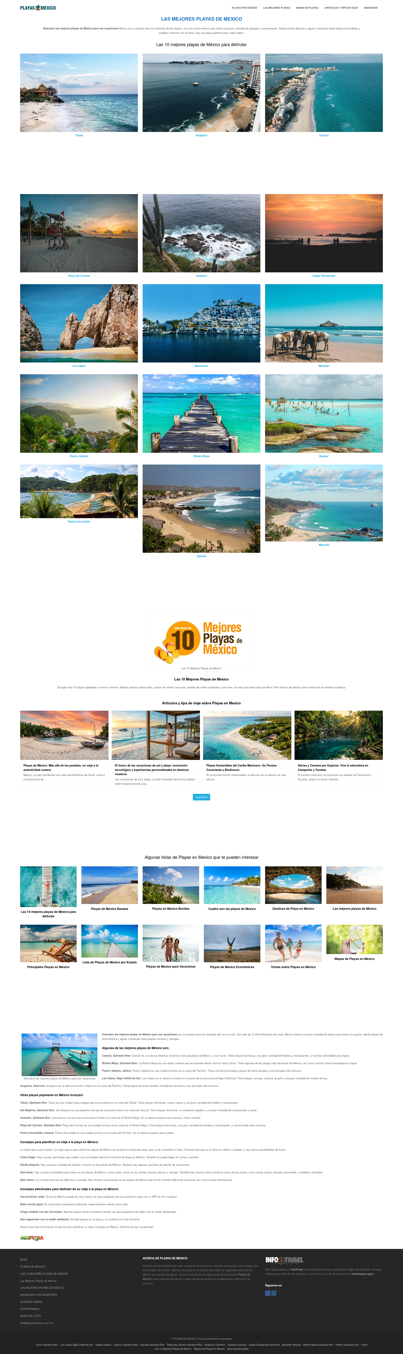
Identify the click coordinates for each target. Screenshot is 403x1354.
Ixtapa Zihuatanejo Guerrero (264, 1344)
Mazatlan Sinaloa (291, 1344)
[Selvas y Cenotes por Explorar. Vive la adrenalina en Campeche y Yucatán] (339, 758)
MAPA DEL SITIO (30, 1316)
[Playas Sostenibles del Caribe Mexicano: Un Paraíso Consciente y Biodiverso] (247, 758)
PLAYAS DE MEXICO (32, 1266)
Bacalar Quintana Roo (152, 1344)
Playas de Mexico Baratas (109, 908)
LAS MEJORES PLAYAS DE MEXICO (42, 1288)
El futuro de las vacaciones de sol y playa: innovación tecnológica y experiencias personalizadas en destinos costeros (152, 769)
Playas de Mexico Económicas (232, 967)
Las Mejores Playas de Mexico (38, 1281)
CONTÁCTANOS (29, 1309)
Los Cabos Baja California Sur (76, 1344)
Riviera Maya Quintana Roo (318, 1344)
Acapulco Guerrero (214, 1344)
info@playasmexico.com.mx (37, 1323)
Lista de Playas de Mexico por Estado (109, 962)
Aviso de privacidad (237, 1348)
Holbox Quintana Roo (347, 1344)
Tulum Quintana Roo (46, 1344)
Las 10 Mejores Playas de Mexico (201, 679)
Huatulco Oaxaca (237, 1344)
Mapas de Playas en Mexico (355, 958)
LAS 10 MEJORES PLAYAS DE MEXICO (44, 1274)
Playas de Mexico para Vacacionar (171, 966)
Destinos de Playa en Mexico (293, 908)
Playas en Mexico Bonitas (171, 908)
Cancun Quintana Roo (126, 1344)
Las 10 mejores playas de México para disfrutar (48, 913)
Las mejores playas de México (355, 908)
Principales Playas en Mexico (48, 967)
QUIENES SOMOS (31, 1302)
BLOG (23, 1259)
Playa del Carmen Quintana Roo (184, 1344)
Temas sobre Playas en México (293, 967)
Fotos (364, 1344)
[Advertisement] (114, 166)
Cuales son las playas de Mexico (232, 908)
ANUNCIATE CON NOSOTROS (38, 1295)
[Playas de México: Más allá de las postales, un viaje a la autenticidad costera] (64, 758)
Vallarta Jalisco (103, 1344)
